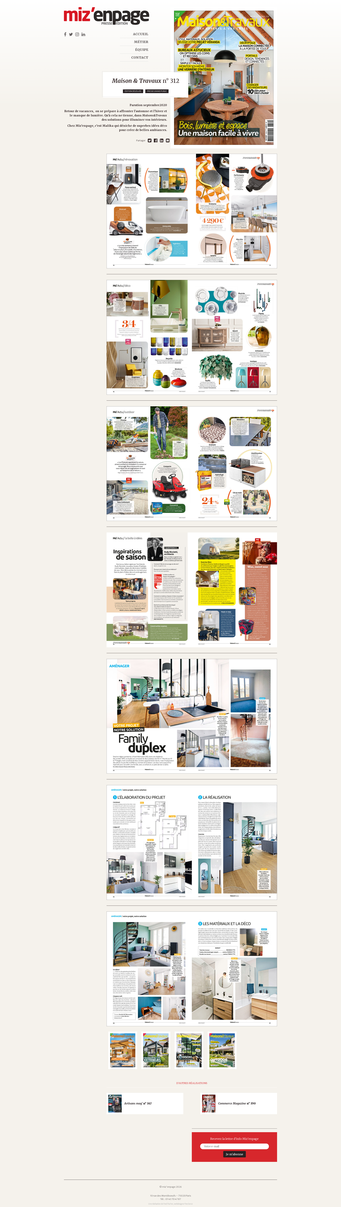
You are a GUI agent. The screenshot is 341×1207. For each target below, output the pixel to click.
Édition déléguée (133, 91)
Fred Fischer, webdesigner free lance (178, 1204)
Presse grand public (157, 91)
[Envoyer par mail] (168, 140)
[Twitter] (149, 140)
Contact (139, 57)
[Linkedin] (162, 140)
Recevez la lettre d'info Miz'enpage (234, 1139)
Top (332, 1198)
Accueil (140, 34)
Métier (141, 42)
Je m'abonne (234, 1154)
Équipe (141, 50)
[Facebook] (156, 140)
